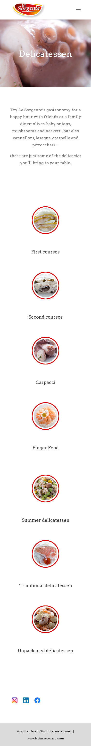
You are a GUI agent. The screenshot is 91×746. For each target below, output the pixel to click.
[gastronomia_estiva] (45, 488)
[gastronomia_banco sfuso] (45, 619)
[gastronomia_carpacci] (45, 350)
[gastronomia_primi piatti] (45, 220)
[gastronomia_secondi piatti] (45, 285)
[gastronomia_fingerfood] (45, 416)
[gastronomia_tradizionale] (45, 554)
